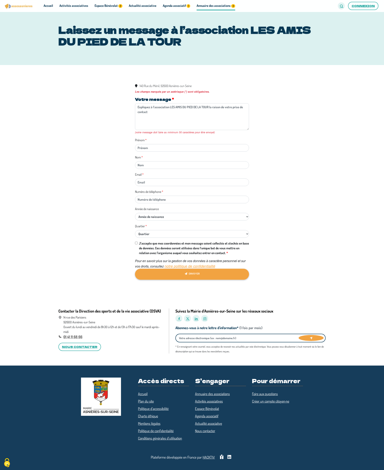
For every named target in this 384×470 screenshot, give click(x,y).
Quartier (140, 226)
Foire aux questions (265, 394)
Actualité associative (208, 423)
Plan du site (146, 401)
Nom (138, 157)
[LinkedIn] (196, 318)
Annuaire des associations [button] (215, 6)
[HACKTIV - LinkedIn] (229, 457)
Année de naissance (147, 209)
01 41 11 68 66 (72, 337)
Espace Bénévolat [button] (108, 6)
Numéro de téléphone (148, 192)
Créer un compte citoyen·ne (270, 401)
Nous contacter (205, 431)
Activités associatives (209, 401)
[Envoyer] (311, 338)
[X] (187, 318)
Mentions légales (149, 423)
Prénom (140, 140)
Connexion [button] (363, 6)
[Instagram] (204, 318)
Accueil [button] (48, 6)
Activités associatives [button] (73, 6)
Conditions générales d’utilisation (160, 438)
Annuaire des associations (212, 394)
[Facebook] (178, 318)
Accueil (143, 394)
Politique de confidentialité (156, 431)
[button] (341, 5)
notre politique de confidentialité (190, 266)
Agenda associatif (206, 416)
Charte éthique (148, 416)
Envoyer (194, 273)
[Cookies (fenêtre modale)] (7, 463)
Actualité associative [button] (142, 6)
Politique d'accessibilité (153, 408)
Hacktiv (209, 457)
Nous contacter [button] (79, 347)
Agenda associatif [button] (176, 6)
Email (138, 174)
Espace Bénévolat (207, 408)
